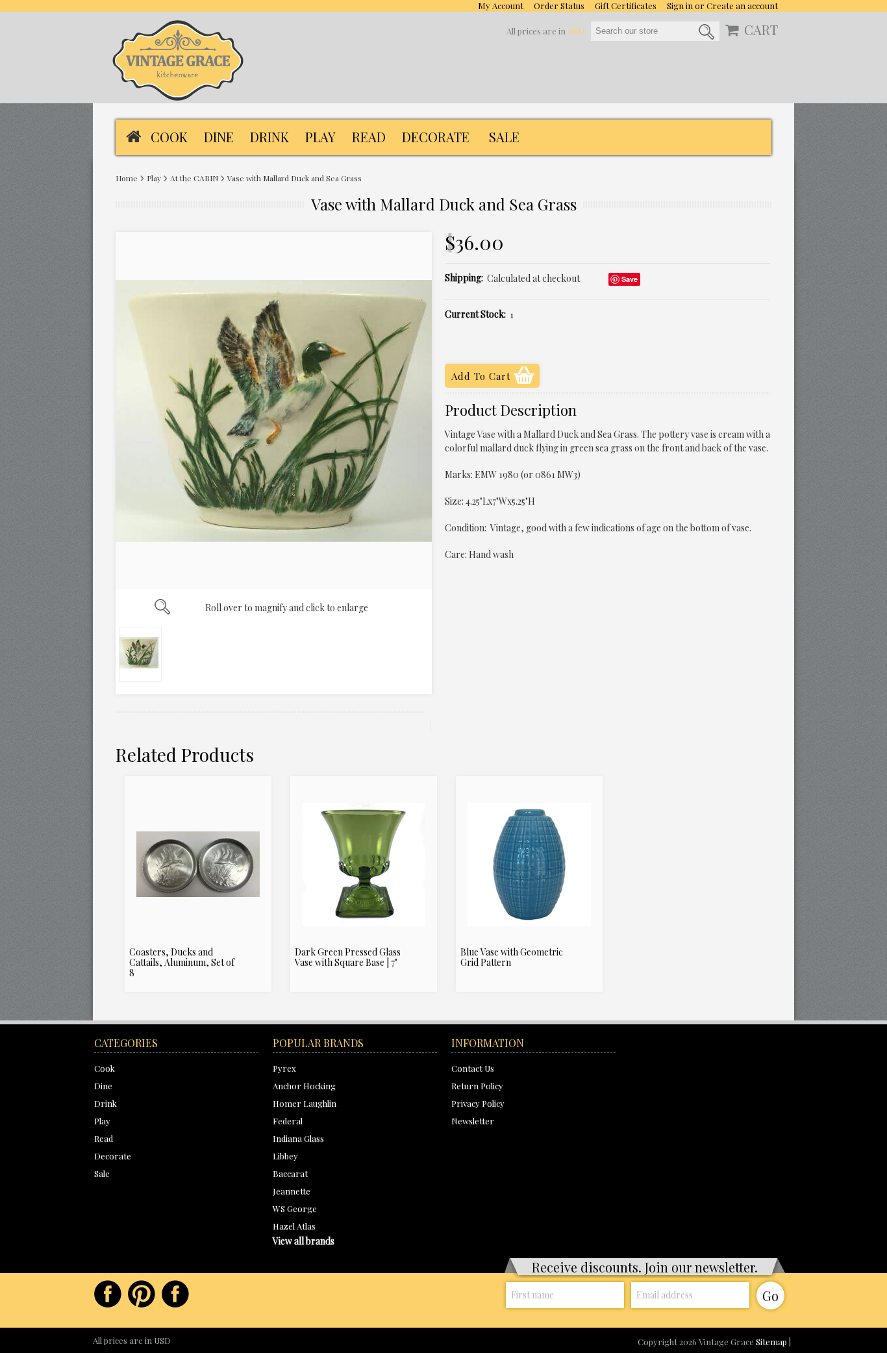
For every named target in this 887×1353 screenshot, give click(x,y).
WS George (295, 1208)
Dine (219, 136)
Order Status (559, 5)
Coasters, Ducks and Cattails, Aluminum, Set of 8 (181, 962)
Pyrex (284, 1068)
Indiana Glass (298, 1138)
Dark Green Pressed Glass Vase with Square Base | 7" (348, 957)
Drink (269, 136)
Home (127, 178)
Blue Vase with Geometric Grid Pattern (511, 957)
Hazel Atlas (294, 1226)
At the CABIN (194, 178)
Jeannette (291, 1190)
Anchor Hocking (304, 1085)
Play (320, 136)
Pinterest (141, 1294)
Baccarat (290, 1173)
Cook (169, 136)
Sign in (680, 5)
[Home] (133, 135)
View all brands (303, 1241)
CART (761, 30)
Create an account (742, 5)
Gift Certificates (625, 5)
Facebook (107, 1294)
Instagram (175, 1294)
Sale (504, 136)
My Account (500, 5)
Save (629, 279)
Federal (288, 1120)
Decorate (435, 136)
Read (369, 136)
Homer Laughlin (304, 1103)
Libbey (285, 1155)
